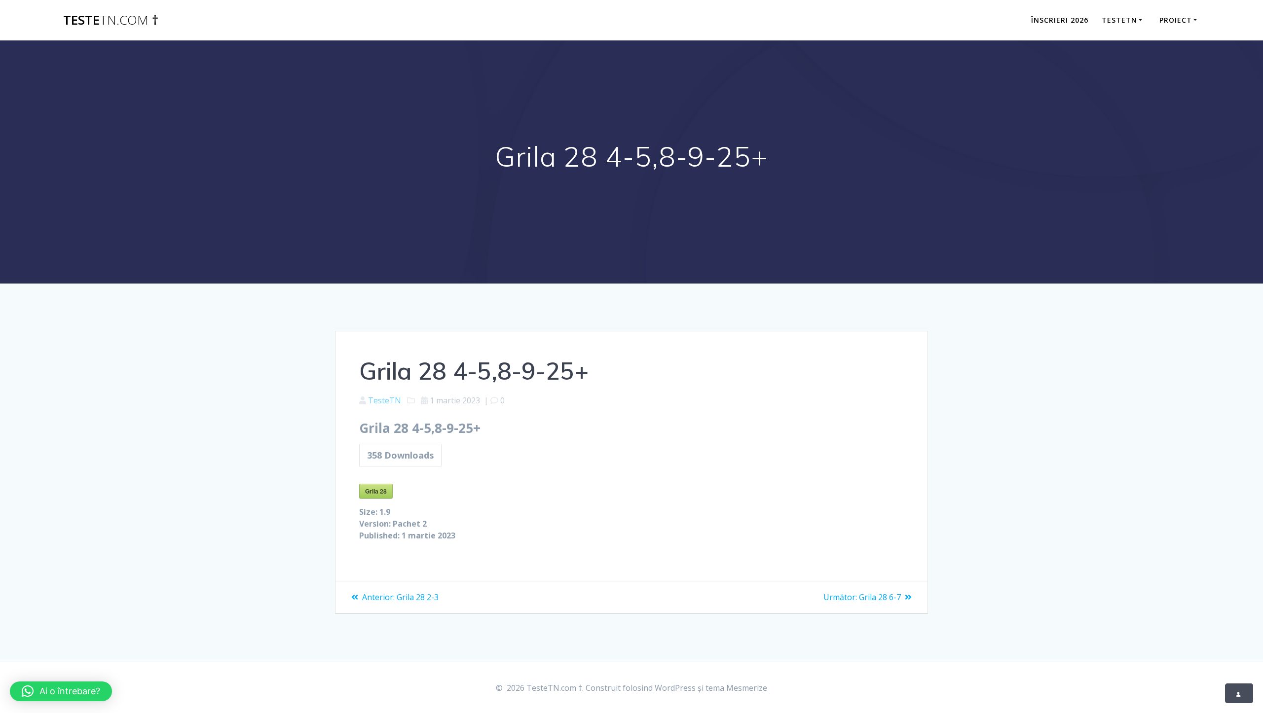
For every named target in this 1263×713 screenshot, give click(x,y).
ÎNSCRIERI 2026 (1059, 20)
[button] (61, 691)
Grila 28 (376, 491)
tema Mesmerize (736, 687)
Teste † (110, 20)
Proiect (1175, 20)
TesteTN (1119, 20)
